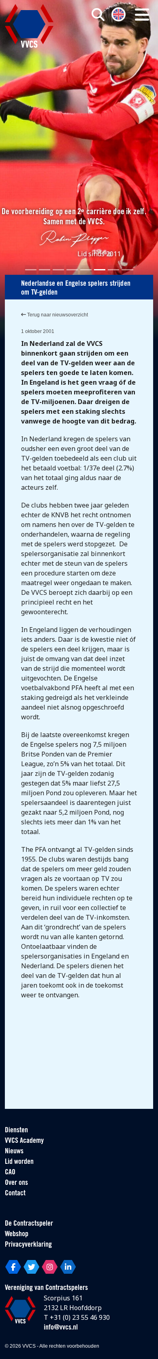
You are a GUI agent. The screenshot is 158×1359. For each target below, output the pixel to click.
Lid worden (19, 1162)
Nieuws (14, 1151)
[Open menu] (142, 14)
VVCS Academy (24, 1141)
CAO (10, 1172)
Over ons (16, 1183)
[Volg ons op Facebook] (13, 1267)
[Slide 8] (127, 269)
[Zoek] (98, 14)
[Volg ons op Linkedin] (68, 1267)
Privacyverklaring (28, 1245)
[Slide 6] (99, 269)
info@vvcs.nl (61, 1328)
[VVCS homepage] (29, 26)
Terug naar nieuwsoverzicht (57, 315)
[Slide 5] (86, 269)
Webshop (16, 1234)
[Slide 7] (113, 269)
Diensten (16, 1130)
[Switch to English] (118, 13)
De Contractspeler (29, 1224)
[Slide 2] (44, 269)
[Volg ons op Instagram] (50, 1267)
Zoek (110, 47)
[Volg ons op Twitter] (31, 1267)
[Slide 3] (58, 269)
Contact (15, 1193)
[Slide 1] (30, 269)
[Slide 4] (72, 269)
